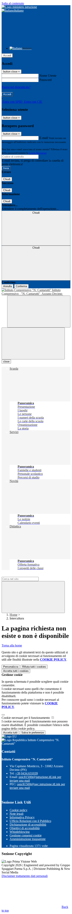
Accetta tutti (16, 670)
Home (13, 614)
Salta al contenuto (13, 3)
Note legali (16, 813)
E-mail (43, 138)
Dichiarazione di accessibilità (28, 824)
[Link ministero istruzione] (19, 7)
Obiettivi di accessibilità (25, 828)
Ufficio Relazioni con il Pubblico (30, 821)
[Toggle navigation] (33, 343)
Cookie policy (18, 810)
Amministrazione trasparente (28, 839)
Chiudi (6, 179)
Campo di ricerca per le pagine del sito (26, 575)
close (6, 361)
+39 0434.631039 (26, 773)
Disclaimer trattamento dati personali (25, 876)
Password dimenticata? (16, 87)
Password (45, 80)
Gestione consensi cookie (26, 835)
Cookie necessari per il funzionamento (26, 717)
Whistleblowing (20, 831)
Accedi (7, 55)
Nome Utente (47, 75)
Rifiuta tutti (34, 666)
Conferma (21, 286)
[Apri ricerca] (38, 311)
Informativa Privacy (22, 817)
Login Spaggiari (38, 152)
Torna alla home (12, 645)
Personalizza (10, 666)
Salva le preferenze (32, 732)
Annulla (7, 286)
